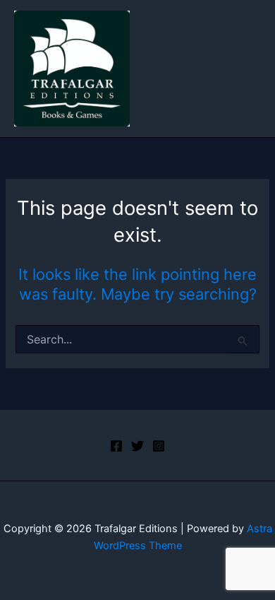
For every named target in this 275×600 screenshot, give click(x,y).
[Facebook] (116, 446)
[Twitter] (137, 446)
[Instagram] (158, 446)
